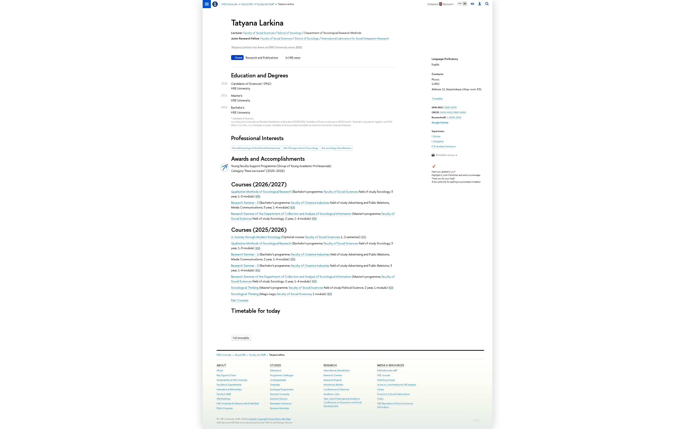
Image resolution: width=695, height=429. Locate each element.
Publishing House (386, 379)
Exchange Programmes (281, 389)
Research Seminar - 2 (245, 254)
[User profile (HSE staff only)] (479, 4)
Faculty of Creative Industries (310, 202)
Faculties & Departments (229, 384)
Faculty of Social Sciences (259, 33)
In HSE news (293, 57)
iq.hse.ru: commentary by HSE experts (396, 384)
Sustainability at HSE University (232, 379)
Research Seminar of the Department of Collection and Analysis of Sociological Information (291, 214)
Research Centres (333, 375)
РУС (460, 3)
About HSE (240, 354)
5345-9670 (450, 107)
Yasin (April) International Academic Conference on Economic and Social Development (343, 402)
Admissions (275, 370)
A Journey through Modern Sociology (256, 237)
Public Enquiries (225, 408)
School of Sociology (289, 33)
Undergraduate (278, 379)
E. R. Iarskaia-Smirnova (443, 146)
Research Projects (333, 379)
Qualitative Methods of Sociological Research (261, 191)
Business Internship (279, 408)
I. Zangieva (437, 141)
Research (330, 365)
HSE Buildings (223, 398)
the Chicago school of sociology (301, 148)
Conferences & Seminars (336, 389)
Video (380, 398)
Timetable (437, 98)
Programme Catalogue (281, 375)
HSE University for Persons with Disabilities (238, 403)
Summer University (279, 394)
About (221, 365)
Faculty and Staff (257, 354)
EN (465, 3)
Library (380, 389)
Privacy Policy (274, 419)
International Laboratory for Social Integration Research (355, 38)
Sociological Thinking (244, 287)
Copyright (262, 419)
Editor (476, 420)
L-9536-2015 (454, 117)
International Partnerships (229, 389)
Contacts (251, 419)
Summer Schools (278, 398)
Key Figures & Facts (226, 375)
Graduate (275, 384)
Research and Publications (262, 57)
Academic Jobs (331, 394)
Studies (275, 365)
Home (239, 57)
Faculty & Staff (224, 394)
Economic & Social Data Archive (393, 394)
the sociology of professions (336, 148)
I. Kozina (436, 136)
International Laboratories (336, 370)
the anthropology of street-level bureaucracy (256, 148)
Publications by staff (387, 370)
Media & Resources (390, 365)
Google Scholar (440, 122)
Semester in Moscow (281, 403)
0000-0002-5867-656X (453, 112)
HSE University (224, 354)
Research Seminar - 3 (245, 202)
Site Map (286, 419)
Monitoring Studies (333, 384)
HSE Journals (383, 375)
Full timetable (241, 338)
